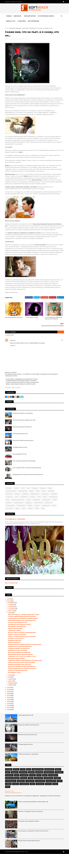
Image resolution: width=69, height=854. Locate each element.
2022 (8, 601)
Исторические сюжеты (46, 16)
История (8, 488)
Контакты (19, 1)
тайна (54, 505)
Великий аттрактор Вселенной (22, 427)
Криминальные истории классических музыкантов (28, 474)
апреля (10, 679)
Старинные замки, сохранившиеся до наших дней (25, 660)
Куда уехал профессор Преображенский (21, 666)
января (10, 685)
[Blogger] (15, 397)
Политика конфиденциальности (13, 792)
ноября (11, 604)
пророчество (38, 502)
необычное (36, 499)
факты (17, 508)
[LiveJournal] (18, 397)
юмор (37, 508)
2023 (8, 599)
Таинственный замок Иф (20, 433)
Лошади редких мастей (20, 447)
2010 (8, 709)
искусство (9, 496)
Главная (7, 1)
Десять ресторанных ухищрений (19, 652)
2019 (8, 691)
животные (9, 494)
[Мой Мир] (11, 397)
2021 (8, 687)
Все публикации (33, 21)
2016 (8, 697)
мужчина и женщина (15, 28)
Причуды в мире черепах (16, 658)
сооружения (45, 505)
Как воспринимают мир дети (14, 317)
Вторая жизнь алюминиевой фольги (29, 840)
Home (6, 28)
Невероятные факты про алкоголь (19, 664)
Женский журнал (30, 16)
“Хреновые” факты (14, 630)
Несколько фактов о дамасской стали (24, 420)
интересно (45, 494)
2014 (8, 701)
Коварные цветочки (14, 640)
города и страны (11, 491)
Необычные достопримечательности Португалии (24, 644)
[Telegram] (23, 397)
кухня (44, 496)
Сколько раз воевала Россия (17, 622)
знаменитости (35, 494)
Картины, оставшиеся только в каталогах (30, 811)
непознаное (46, 499)
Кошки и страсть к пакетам (17, 634)
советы (37, 505)
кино (16, 496)
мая (9, 677)
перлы (55, 499)
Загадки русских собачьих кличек (19, 624)
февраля (11, 683)
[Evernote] (20, 397)
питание (8, 502)
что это (48, 784)
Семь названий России (20, 454)
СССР (22, 488)
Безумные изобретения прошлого (23, 440)
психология (25, 28)
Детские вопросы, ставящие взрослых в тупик (23, 614)
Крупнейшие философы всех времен (20, 654)
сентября (11, 608)
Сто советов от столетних (15, 519)
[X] (13, 397)
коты (38, 496)
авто (28, 488)
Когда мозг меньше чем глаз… (18, 670)
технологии (9, 508)
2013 (8, 703)
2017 (8, 695)
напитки (23, 778)
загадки (17, 494)
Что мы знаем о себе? (31, 317)
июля (10, 612)
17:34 (62, 340)
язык (42, 508)
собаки (30, 505)
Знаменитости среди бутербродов (20, 646)
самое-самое (21, 505)
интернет (54, 494)
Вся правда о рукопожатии (17, 626)
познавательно (18, 502)
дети (37, 491)
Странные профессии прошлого (19, 648)
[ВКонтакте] (6, 397)
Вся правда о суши (14, 672)
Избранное (17, 16)
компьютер (24, 496)
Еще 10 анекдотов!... (11, 583)
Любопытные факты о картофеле (23, 413)
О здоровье (21, 21)
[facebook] (63, 1)
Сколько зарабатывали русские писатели (22, 616)
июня (10, 675)
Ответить (12, 345)
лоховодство (53, 496)
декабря (11, 602)
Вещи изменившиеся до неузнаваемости (22, 620)
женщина (51, 491)
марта (10, 681)
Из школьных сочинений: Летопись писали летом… (33, 831)
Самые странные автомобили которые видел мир (33, 801)
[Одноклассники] (8, 397)
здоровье (25, 494)
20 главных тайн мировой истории (28, 821)
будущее (43, 488)
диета (44, 491)
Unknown (13, 340)
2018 (8, 693)
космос (32, 496)
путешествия (10, 505)
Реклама (13, 1)
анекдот (35, 488)
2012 (8, 705)
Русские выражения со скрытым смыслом (22, 668)
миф (7, 499)
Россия (16, 488)
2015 (8, 699)
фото (23, 508)
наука (28, 499)
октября (11, 606)
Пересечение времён (15, 628)
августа (11, 611)
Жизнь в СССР (10, 21)
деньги (32, 491)
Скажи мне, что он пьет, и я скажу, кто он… (22, 656)
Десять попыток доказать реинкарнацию (22, 632)
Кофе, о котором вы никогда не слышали (22, 636)
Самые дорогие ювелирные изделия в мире (23, 618)
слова (59, 781)
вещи (49, 488)
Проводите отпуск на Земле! (17, 650)
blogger (60, 331)
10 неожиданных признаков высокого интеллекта (53, 318)
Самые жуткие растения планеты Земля (21, 662)
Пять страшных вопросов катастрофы (24, 461)
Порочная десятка (14, 642)
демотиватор (23, 491)
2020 (8, 689)
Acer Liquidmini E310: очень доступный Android (27, 467)
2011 (8, 707)
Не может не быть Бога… (16, 638)
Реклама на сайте (9, 791)
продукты (28, 502)
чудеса (30, 508)
